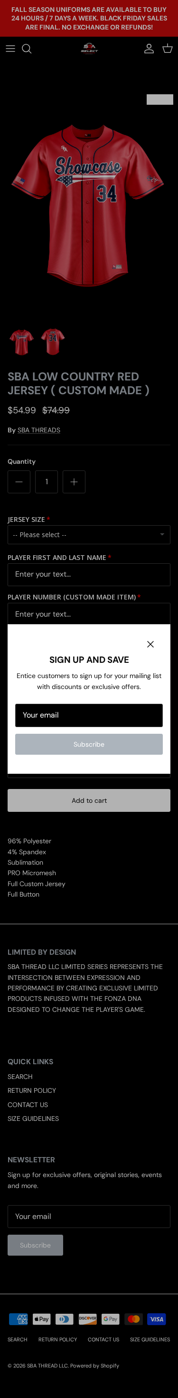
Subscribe (89, 744)
